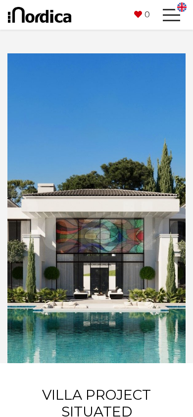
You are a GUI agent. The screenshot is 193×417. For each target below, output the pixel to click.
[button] (142, 15)
